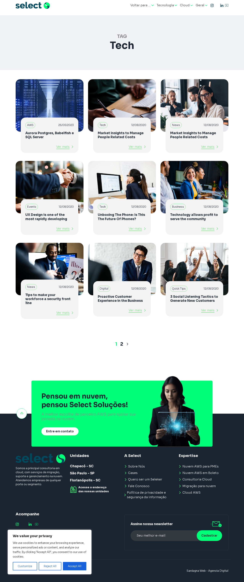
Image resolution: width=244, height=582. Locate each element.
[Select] (33, 5)
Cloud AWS (191, 493)
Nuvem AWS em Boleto (200, 473)
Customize (25, 566)
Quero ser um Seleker (145, 479)
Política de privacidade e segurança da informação (146, 495)
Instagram (212, 5)
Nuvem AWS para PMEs (200, 466)
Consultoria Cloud (197, 479)
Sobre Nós (136, 466)
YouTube (226, 5)
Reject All (50, 566)
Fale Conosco (138, 486)
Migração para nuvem (199, 486)
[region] (50, 552)
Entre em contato (60, 431)
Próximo (127, 344)
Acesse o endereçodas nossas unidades (93, 489)
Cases (133, 473)
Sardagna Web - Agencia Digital (207, 570)
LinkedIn (222, 5)
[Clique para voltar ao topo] (21, 413)
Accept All (74, 566)
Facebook (217, 5)
